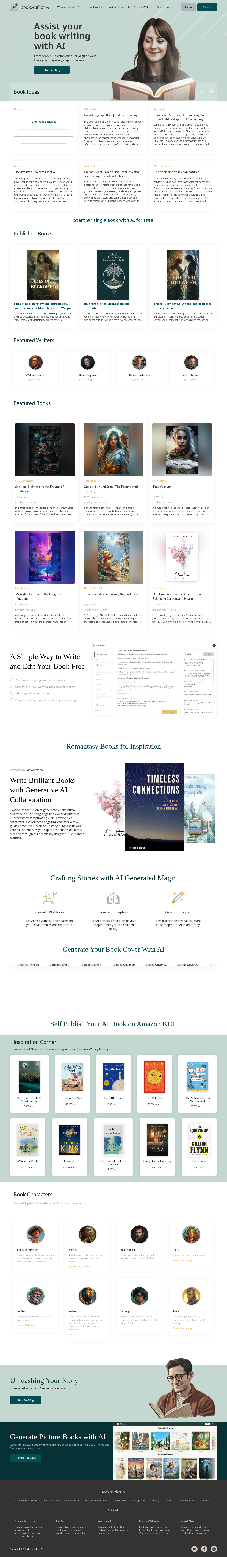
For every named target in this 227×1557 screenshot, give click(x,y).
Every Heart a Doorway (157, 1161)
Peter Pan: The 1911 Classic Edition (29, 1099)
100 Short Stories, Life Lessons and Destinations (107, 306)
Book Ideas (26, 91)
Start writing (51, 70)
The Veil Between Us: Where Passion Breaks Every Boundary (183, 306)
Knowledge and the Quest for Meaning (111, 115)
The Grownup (199, 1161)
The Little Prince (113, 1098)
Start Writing (26, 1400)
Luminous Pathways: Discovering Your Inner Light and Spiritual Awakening (180, 117)
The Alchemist (154, 1098)
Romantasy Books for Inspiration (113, 746)
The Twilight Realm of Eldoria (34, 172)
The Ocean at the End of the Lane (113, 1162)
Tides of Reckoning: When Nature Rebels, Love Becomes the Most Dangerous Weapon (42, 306)
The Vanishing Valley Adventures (176, 172)
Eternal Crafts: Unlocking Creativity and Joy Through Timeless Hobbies (111, 174)
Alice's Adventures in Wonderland (198, 1099)
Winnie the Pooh (28, 1161)
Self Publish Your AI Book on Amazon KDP (113, 1024)
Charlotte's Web (72, 1098)
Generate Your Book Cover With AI (113, 949)
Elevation (69, 1161)
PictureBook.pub (25, 1457)
